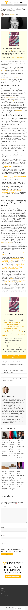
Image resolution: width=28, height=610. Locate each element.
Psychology (6, 364)
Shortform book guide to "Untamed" (12, 50)
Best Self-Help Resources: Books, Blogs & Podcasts (12, 476)
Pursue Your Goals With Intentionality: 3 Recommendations (5, 477)
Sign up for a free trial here (18, 57)
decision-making (17, 263)
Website (3, 543)
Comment (4, 506)
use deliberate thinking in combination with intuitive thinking (14, 281)
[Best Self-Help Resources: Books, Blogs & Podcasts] (13, 463)
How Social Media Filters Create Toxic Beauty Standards (13, 379)
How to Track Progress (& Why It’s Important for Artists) (13, 371)
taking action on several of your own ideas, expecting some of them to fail (12, 190)
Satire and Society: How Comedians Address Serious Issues (20, 446)
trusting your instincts (11, 98)
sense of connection (6, 242)
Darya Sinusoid (4, 450)
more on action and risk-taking (10, 188)
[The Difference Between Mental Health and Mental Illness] (13, 432)
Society (22, 364)
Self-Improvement (15, 364)
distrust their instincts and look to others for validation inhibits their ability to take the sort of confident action (14, 176)
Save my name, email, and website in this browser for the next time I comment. (12, 550)
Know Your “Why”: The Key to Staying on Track (5, 444)
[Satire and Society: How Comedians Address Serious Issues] (20, 432)
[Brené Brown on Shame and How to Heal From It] (20, 463)
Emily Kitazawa (12, 14)
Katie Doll (13, 453)
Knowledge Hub (5, 596)
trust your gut (19, 110)
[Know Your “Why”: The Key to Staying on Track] (5, 432)
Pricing (3, 591)
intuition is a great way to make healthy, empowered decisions (13, 259)
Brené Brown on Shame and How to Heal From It (20, 476)
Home (2, 588)
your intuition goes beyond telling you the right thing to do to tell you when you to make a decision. (13, 266)
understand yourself (12, 101)
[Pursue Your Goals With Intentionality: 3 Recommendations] (5, 463)
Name (3, 527)
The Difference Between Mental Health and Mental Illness (12, 446)
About (2, 593)
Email (3, 536)
